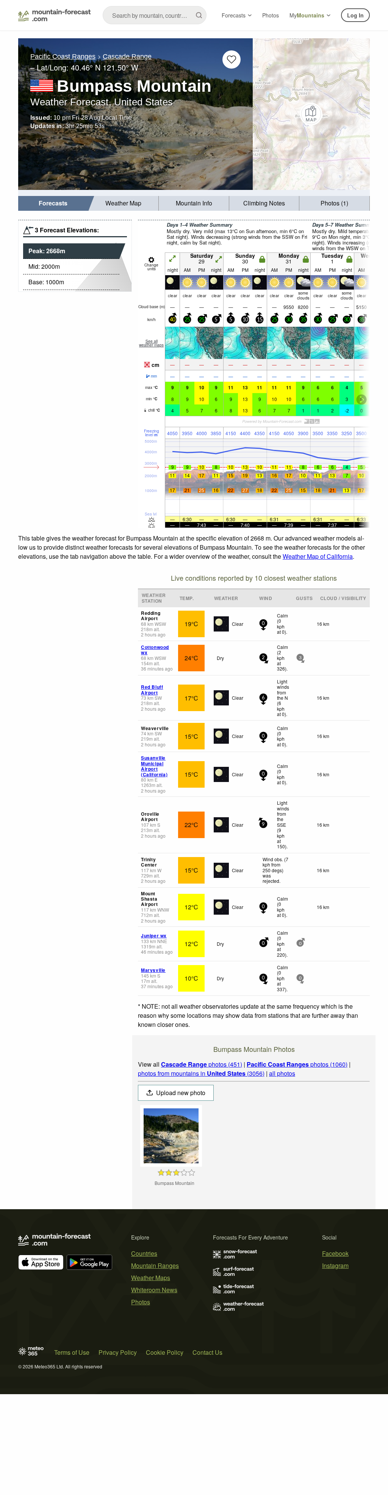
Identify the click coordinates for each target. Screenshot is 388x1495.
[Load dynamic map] (311, 114)
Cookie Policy (164, 1352)
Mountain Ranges (155, 1265)
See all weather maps (151, 343)
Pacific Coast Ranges (62, 56)
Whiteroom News (154, 1289)
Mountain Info (194, 203)
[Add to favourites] (231, 59)
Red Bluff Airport (152, 689)
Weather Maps (150, 1277)
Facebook (335, 1253)
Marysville (153, 970)
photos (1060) (297, 1064)
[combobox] (155, 15)
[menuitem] (53, 203)
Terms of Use (71, 1352)
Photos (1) (334, 203)
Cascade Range (127, 56)
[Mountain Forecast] (54, 15)
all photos (282, 1073)
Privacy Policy (118, 1352)
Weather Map (123, 203)
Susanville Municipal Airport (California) (154, 765)
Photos (270, 15)
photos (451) (201, 1064)
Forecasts (234, 15)
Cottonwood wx (155, 650)
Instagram (335, 1265)
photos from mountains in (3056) (201, 1073)
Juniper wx (154, 935)
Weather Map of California (318, 556)
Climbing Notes (264, 203)
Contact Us (207, 1352)
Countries (144, 1253)
